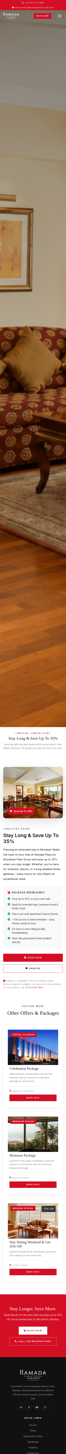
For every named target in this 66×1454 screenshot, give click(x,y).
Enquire (35, 968)
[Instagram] (45, 1407)
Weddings (33, 1442)
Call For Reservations (34, 1341)
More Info (33, 1098)
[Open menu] (59, 15)
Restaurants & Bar (33, 1436)
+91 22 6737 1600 (34, 2)
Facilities (33, 1447)
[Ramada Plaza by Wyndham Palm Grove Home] (11, 16)
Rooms (33, 1425)
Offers (33, 1430)
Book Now (42, 16)
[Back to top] (57, 1448)
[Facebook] (29, 1407)
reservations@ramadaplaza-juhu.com (34, 7)
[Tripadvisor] (21, 1407)
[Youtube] (37, 1407)
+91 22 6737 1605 (34, 987)
